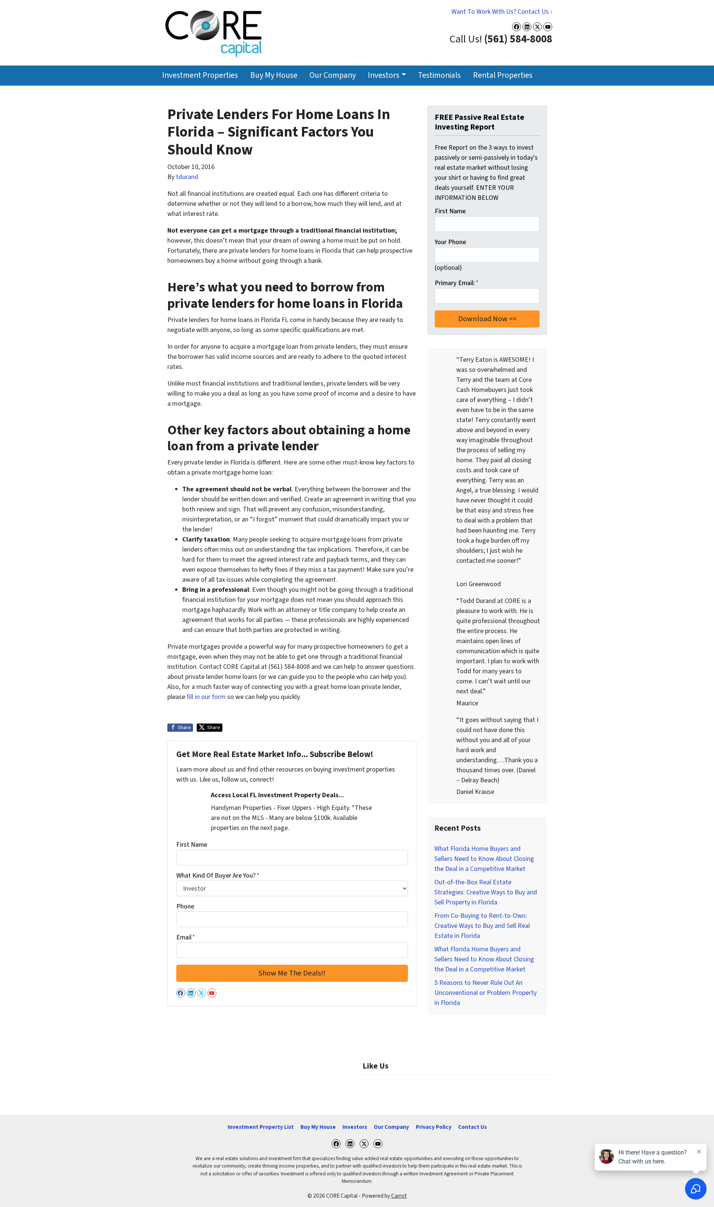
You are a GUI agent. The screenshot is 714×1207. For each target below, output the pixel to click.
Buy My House (274, 75)
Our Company (332, 75)
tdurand (187, 177)
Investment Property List (261, 1127)
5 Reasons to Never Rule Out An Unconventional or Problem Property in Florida (485, 993)
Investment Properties (200, 75)
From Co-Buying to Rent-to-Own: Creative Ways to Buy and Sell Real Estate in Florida (482, 926)
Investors (383, 75)
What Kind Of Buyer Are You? (218, 875)
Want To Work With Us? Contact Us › (501, 11)
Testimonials (439, 75)
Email (185, 937)
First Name (191, 844)
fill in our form (206, 697)
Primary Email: (457, 283)
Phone (185, 906)
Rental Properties (503, 75)
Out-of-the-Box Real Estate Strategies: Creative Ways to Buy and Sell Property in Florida (485, 892)
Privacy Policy (433, 1127)
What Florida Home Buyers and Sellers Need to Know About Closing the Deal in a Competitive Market (484, 859)
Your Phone (450, 242)
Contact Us (472, 1127)
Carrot (399, 1196)
